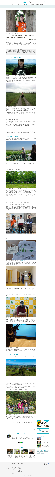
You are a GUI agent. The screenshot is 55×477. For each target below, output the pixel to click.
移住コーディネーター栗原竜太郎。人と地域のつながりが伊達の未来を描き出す (24, 456)
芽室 (17, 33)
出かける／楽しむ (19, 4)
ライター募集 (19, 472)
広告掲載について (20, 471)
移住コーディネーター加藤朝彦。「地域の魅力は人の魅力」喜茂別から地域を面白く (10, 456)
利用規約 (19, 467)
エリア (29, 4)
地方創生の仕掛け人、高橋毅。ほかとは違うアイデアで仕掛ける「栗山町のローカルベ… (32, 456)
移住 (15, 33)
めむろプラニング (17, 414)
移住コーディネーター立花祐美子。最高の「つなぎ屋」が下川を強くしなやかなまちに (17, 456)
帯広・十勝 (32, 4)
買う (15, 4)
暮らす (27, 4)
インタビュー (9, 33)
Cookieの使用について (20, 468)
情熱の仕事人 (41, 4)
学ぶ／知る (23, 4)
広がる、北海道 (37, 4)
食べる (12, 4)
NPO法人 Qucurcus (25, 188)
